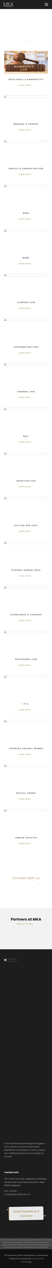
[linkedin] (9, 1162)
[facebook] (5, 1162)
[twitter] (16, 1162)
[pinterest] (12, 1162)
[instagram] (20, 1162)
